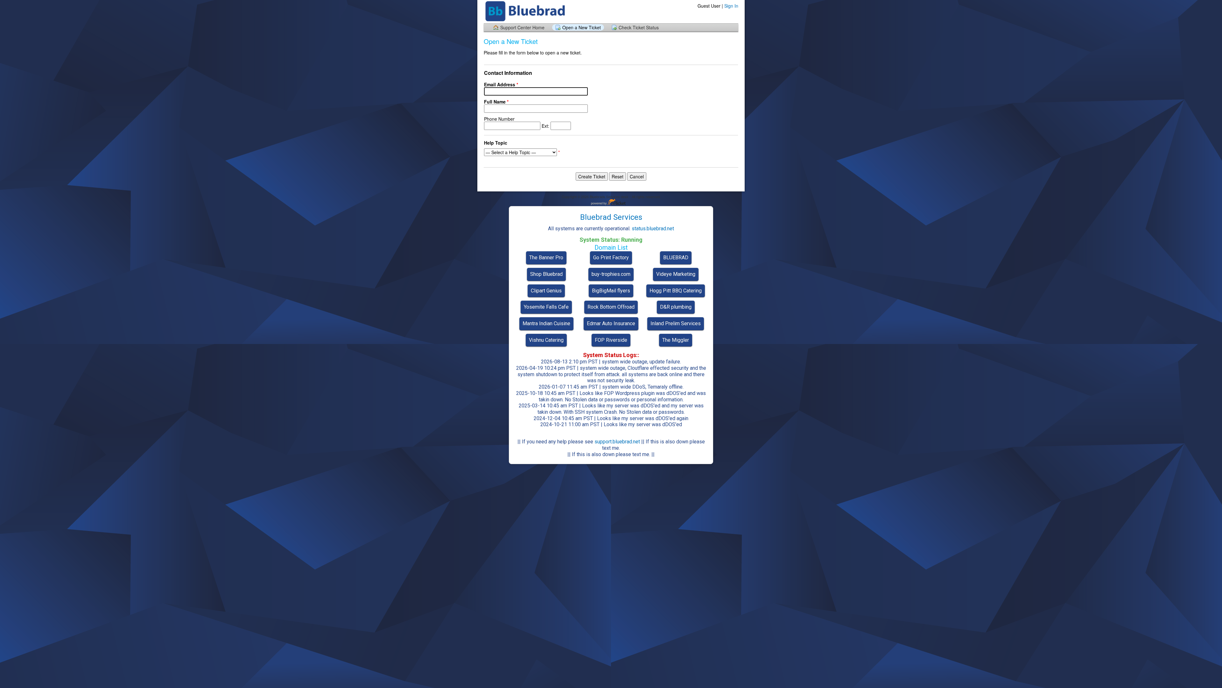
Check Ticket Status (639, 27)
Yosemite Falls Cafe (546, 307)
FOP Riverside (611, 340)
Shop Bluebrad (546, 274)
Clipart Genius (546, 291)
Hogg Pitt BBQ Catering (676, 291)
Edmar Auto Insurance (611, 323)
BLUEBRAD (675, 257)
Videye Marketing (675, 274)
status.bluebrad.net (653, 229)
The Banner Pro (546, 257)
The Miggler (675, 340)
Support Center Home (522, 27)
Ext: (517, 122)
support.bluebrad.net (617, 442)
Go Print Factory (611, 257)
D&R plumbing (676, 307)
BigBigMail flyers (611, 291)
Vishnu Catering (546, 340)
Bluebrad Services (611, 217)
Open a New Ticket (581, 27)
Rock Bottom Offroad (611, 307)
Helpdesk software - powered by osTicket (611, 202)
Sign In (731, 6)
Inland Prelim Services (675, 323)
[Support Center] (526, 11)
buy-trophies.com (611, 274)
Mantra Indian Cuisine (546, 323)
